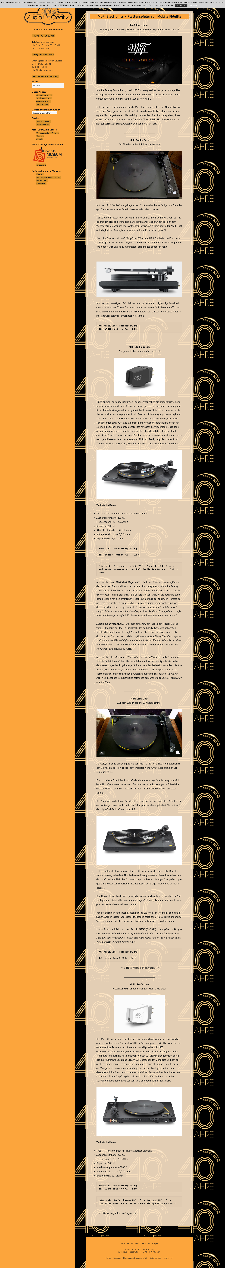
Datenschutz (155, 1258)
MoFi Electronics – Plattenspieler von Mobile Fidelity (139, 16)
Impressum (168, 1258)
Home (108, 1258)
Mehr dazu (193, 5)
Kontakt (117, 1258)
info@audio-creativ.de (128, 1251)
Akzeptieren (181, 5)
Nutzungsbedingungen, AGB (135, 1258)
